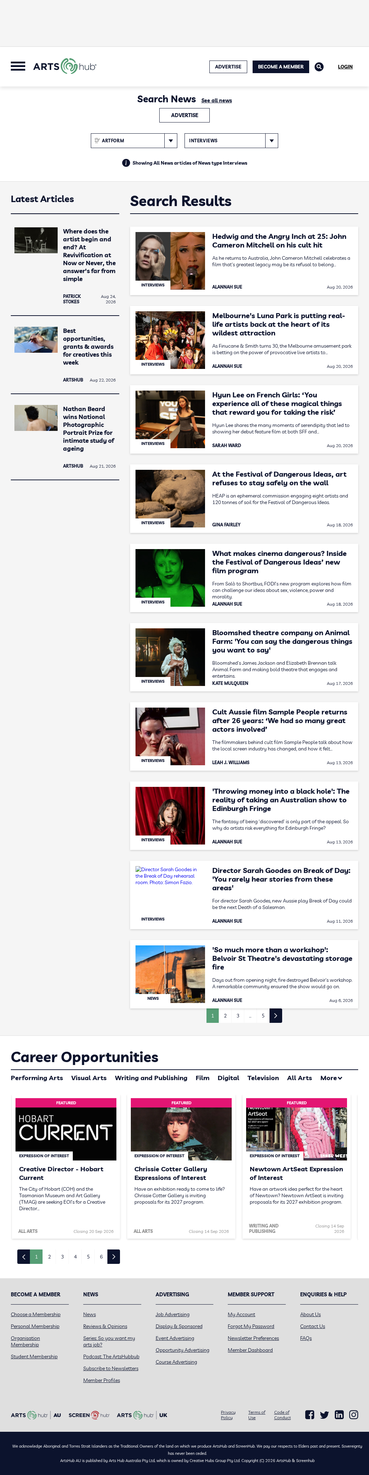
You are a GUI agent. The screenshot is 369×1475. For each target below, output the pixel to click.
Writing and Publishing (151, 1078)
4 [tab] (75, 1256)
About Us (310, 1314)
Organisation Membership (25, 1341)
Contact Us (312, 1326)
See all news (216, 100)
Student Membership (34, 1356)
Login (345, 67)
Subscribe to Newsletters (110, 1368)
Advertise (184, 115)
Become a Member (281, 67)
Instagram (353, 1415)
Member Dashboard (250, 1350)
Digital (228, 1078)
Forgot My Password (251, 1326)
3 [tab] (62, 1256)
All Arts (299, 1078)
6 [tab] (101, 1256)
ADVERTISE (228, 67)
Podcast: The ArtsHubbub (111, 1356)
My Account (241, 1314)
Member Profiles (101, 1380)
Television (263, 1078)
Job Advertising (173, 1314)
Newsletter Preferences (253, 1338)
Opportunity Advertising (182, 1350)
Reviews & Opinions (105, 1326)
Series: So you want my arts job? (109, 1341)
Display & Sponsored (179, 1326)
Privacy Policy (228, 1414)
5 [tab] (88, 1256)
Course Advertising (176, 1362)
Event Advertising (175, 1338)
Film (202, 1078)
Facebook (309, 1415)
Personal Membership (35, 1326)
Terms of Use (256, 1414)
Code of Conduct (282, 1414)
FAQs (306, 1338)
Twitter (324, 1415)
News (89, 1314)
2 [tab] (49, 1256)
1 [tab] (36, 1256)
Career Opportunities (84, 1057)
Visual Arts (89, 1078)
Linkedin (339, 1415)
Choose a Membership (36, 1314)
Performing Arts (37, 1078)
